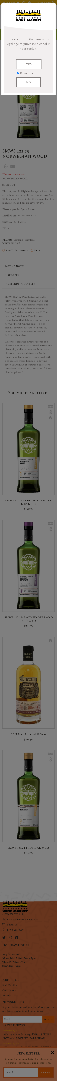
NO (28, 82)
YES (29, 64)
